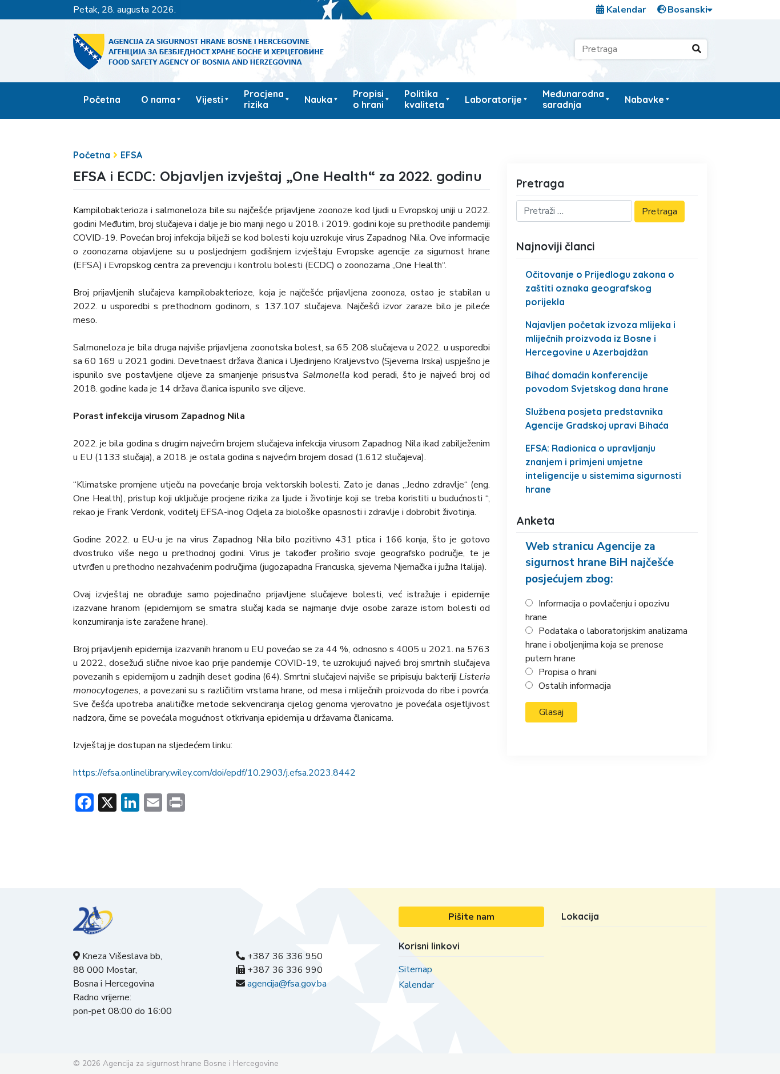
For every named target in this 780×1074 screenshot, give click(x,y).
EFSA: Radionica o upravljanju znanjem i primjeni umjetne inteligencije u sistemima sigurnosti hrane (603, 468)
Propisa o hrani (567, 672)
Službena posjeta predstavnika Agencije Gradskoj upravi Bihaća (597, 418)
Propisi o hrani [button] (368, 99)
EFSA (131, 155)
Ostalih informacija (574, 686)
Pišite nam (471, 917)
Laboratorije (493, 99)
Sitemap (415, 969)
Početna (101, 99)
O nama (158, 99)
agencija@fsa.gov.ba (287, 983)
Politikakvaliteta (424, 99)
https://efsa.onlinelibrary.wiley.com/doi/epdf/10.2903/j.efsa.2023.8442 (214, 772)
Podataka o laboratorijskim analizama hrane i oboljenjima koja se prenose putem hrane (606, 645)
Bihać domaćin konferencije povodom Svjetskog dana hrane (597, 381)
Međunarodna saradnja (573, 99)
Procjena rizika (264, 99)
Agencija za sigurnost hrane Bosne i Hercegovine (191, 1063)
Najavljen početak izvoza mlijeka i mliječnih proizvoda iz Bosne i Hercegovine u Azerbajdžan (600, 338)
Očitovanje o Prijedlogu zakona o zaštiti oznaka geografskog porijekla (599, 288)
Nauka (318, 99)
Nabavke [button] (644, 99)
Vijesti (209, 99)
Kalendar (625, 9)
